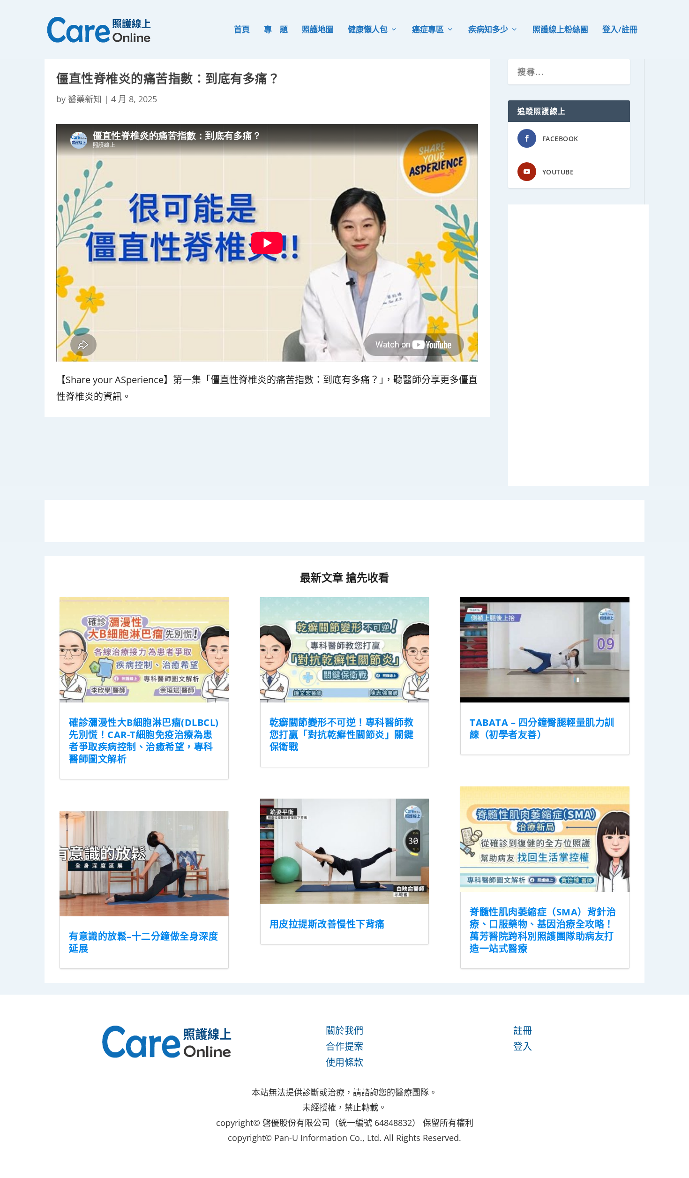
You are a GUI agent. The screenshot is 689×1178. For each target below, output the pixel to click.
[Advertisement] (578, 345)
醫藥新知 (85, 99)
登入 (522, 1046)
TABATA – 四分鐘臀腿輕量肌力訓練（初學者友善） (542, 728)
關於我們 (344, 1030)
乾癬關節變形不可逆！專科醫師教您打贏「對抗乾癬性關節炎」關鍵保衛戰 (342, 734)
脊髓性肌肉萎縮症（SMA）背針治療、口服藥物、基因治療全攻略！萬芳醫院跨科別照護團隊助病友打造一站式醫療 (543, 930)
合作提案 (344, 1046)
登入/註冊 (619, 30)
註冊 (522, 1030)
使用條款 (344, 1062)
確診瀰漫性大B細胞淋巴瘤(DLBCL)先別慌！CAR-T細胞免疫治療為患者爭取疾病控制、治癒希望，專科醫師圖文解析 (144, 740)
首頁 (242, 30)
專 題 (276, 30)
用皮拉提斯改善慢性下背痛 (327, 924)
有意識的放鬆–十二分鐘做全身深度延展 (143, 942)
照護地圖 (318, 30)
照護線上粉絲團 (560, 30)
